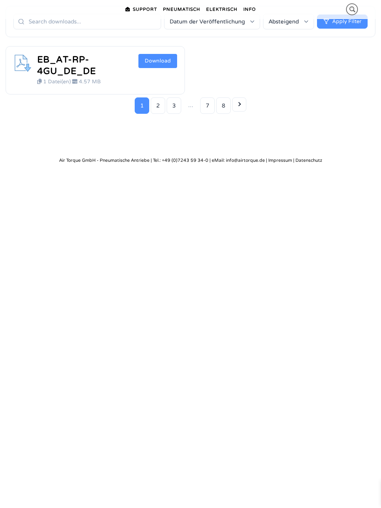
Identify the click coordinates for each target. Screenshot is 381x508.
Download (158, 61)
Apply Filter (346, 21)
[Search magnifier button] (352, 9)
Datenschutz (308, 160)
